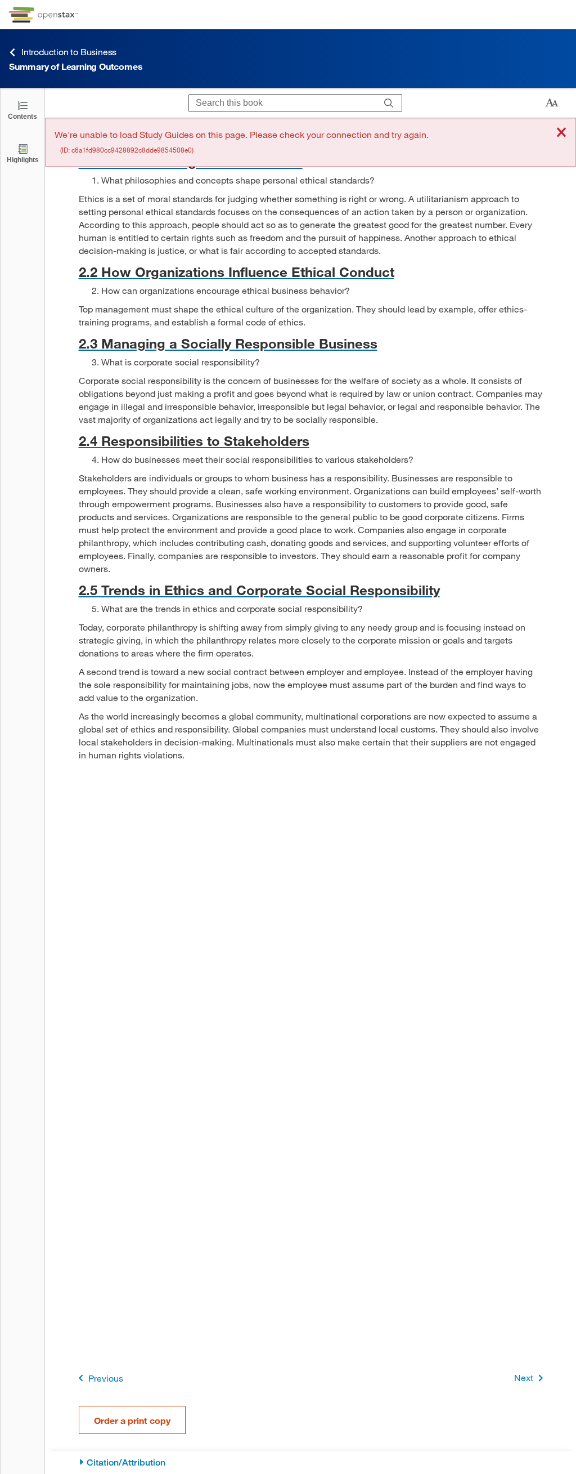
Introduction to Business (68, 51)
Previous (105, 1378)
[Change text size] (552, 103)
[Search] (389, 103)
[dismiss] (561, 133)
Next (523, 1377)
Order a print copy (132, 1420)
